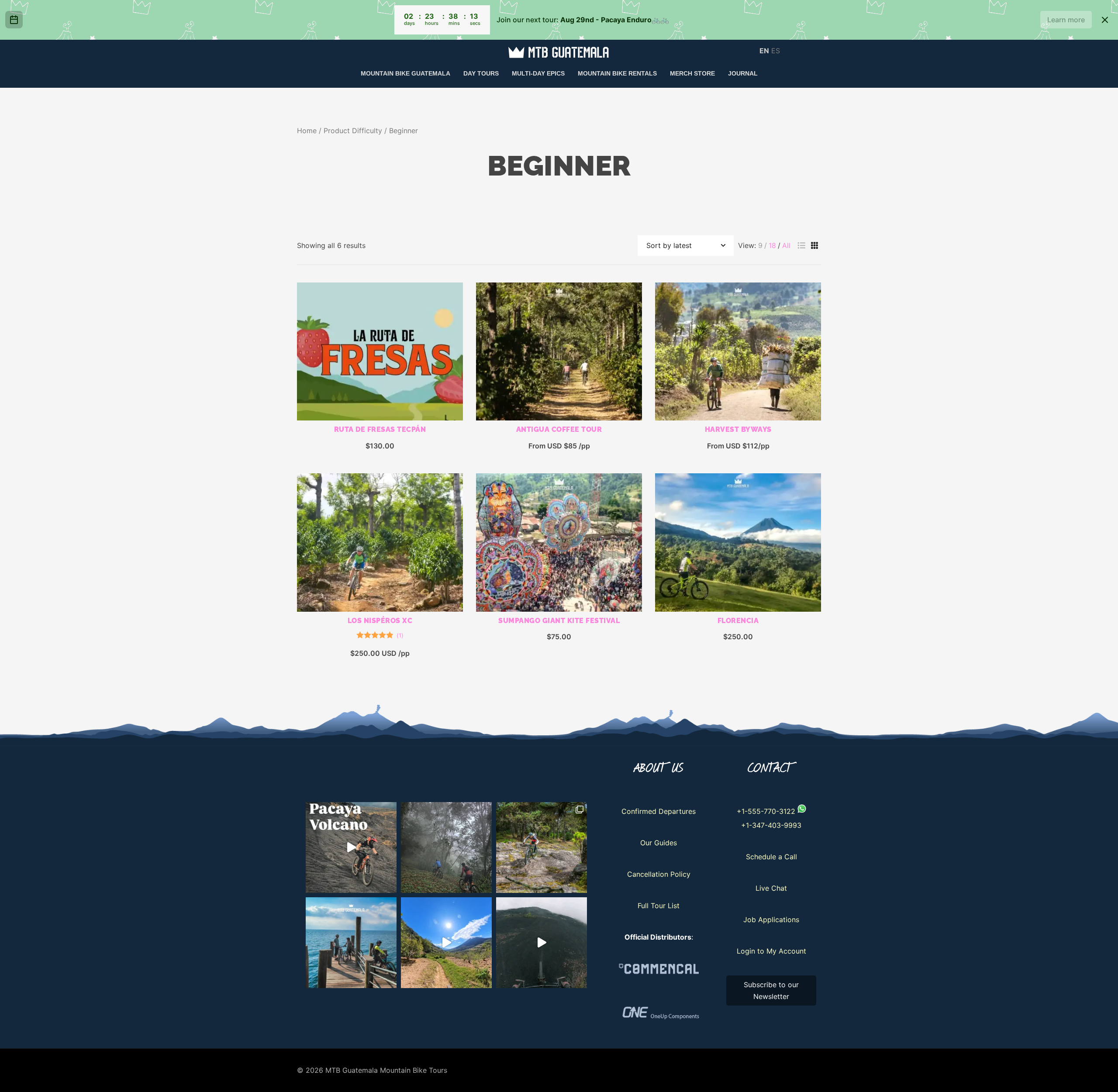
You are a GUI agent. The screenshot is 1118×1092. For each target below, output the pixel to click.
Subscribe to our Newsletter (771, 990)
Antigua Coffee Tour (559, 429)
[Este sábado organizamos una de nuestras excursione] (446, 847)
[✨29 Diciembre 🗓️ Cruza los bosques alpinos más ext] (541, 847)
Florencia (738, 621)
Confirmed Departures (658, 811)
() (400, 635)
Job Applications (771, 919)
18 (772, 245)
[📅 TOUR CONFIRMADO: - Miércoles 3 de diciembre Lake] (351, 942)
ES (775, 50)
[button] (801, 245)
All (786, 245)
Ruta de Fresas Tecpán (380, 429)
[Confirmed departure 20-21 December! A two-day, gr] (351, 847)
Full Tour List (659, 905)
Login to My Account (771, 951)
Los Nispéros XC (380, 621)
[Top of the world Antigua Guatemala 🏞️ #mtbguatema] (446, 942)
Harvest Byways (738, 429)
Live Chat (771, 888)
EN (764, 50)
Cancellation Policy (658, 874)
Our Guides (658, 842)
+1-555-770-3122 (766, 811)
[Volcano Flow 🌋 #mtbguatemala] (541, 942)
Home (307, 130)
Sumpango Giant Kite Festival (559, 621)
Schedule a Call (771, 856)
